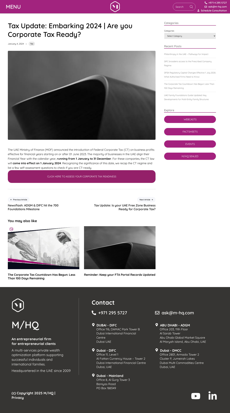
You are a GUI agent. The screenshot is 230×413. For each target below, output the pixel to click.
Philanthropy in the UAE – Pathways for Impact (186, 54)
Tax (31, 44)
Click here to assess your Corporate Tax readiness (81, 176)
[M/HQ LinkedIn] (213, 396)
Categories (169, 30)
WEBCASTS (190, 119)
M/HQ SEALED (190, 156)
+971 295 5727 (112, 312)
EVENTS (190, 144)
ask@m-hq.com (178, 312)
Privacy (18, 397)
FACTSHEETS (190, 131)
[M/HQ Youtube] (196, 396)
